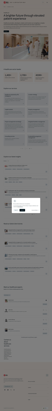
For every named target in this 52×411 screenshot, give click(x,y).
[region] (26, 205)
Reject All (16, 210)
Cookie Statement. (20, 206)
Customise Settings (35, 210)
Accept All (22, 210)
